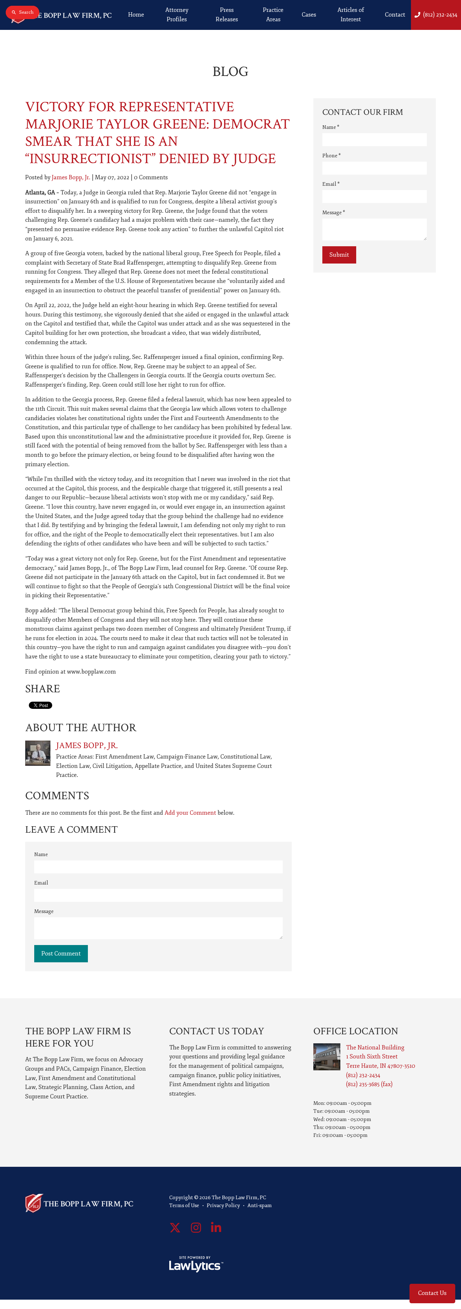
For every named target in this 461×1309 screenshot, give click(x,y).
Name (41, 854)
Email (41, 883)
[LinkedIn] (216, 1228)
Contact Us (432, 1293)
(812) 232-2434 (440, 14)
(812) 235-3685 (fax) (369, 1084)
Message (44, 911)
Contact (395, 14)
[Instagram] (196, 1228)
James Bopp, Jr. (71, 177)
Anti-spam (259, 1205)
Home (136, 14)
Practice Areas (273, 14)
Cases (309, 14)
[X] (175, 1228)
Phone (331, 156)
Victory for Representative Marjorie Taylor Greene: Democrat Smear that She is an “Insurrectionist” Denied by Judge (157, 133)
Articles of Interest (350, 14)
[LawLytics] (196, 1264)
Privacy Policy (223, 1205)
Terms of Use (184, 1205)
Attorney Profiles (176, 14)
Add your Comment (190, 813)
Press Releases (227, 14)
